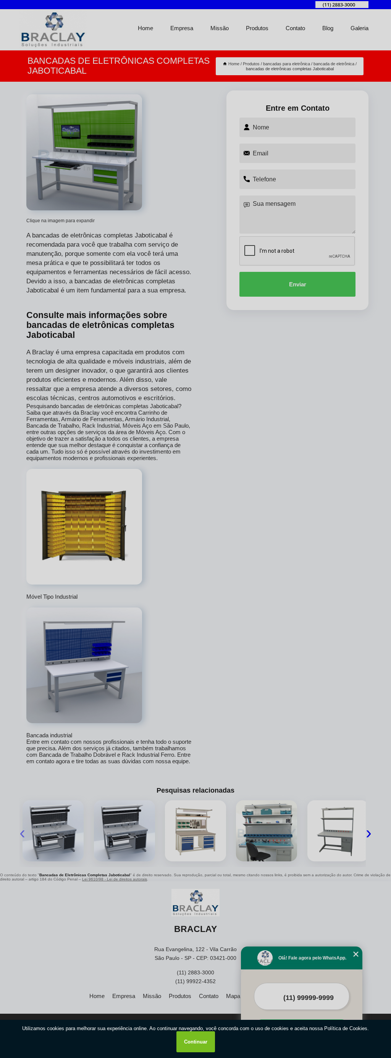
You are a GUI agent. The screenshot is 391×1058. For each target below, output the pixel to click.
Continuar (195, 1042)
